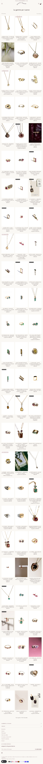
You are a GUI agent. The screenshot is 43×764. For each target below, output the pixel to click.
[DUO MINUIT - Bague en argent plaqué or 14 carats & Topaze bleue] (7, 297)
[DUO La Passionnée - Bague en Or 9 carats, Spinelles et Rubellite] (7, 673)
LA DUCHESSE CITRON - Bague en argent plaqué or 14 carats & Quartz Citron (8, 118)
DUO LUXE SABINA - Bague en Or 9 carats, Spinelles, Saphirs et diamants (21, 659)
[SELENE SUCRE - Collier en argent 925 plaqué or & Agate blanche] (21, 25)
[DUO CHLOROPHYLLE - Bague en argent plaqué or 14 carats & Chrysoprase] (21, 324)
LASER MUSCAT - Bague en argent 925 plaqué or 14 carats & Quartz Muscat (35, 118)
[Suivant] (41, 1)
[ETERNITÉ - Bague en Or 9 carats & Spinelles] (7, 647)
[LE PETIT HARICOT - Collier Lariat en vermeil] (35, 461)
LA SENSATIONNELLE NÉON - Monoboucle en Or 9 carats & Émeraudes (8, 390)
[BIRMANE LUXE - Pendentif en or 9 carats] (7, 133)
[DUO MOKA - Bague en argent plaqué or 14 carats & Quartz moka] (21, 52)
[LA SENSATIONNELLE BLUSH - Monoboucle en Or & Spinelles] (7, 620)
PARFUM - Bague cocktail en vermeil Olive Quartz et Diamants (35, 92)
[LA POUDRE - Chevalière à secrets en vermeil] (7, 487)
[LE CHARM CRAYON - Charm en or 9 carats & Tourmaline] (35, 297)
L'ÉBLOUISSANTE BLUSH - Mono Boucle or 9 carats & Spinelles (21, 579)
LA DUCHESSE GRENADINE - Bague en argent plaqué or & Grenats (8, 200)
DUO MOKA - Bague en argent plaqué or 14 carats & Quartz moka (21, 64)
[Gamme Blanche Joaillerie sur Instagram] (2, 753)
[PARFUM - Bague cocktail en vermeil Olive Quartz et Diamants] (35, 80)
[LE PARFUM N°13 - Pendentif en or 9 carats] (7, 541)
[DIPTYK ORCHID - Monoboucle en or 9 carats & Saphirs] (35, 243)
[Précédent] (1, 1)
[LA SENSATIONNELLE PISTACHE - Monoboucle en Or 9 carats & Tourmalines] (21, 378)
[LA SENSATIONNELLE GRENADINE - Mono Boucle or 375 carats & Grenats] (21, 188)
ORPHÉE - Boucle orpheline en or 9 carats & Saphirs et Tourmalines (35, 229)
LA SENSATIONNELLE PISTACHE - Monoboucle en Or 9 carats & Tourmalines (21, 390)
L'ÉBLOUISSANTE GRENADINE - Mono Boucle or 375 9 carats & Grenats (35, 172)
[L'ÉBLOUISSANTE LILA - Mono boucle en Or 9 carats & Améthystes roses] (7, 271)
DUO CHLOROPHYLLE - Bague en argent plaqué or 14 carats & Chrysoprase (21, 336)
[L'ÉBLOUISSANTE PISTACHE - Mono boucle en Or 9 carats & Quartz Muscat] (21, 351)
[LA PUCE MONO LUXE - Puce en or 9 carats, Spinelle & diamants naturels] (21, 217)
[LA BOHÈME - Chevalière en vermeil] (35, 541)
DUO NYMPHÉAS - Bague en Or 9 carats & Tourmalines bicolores (35, 632)
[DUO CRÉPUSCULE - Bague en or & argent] (7, 700)
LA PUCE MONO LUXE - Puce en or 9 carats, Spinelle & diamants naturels (21, 229)
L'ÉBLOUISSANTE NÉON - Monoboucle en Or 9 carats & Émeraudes (8, 363)
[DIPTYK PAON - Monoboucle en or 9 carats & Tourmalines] (35, 271)
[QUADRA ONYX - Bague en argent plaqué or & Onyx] (35, 378)
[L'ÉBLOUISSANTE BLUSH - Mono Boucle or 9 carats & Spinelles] (21, 567)
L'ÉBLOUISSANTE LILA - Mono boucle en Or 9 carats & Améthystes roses (8, 283)
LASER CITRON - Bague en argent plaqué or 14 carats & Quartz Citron (21, 118)
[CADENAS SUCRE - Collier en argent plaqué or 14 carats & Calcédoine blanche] (7, 25)
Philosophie (3, 733)
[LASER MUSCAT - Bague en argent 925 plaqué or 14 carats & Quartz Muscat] (35, 106)
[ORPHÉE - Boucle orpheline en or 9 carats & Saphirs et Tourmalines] (35, 217)
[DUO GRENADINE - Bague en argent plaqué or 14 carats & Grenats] (7, 160)
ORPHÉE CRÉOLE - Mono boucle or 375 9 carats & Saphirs (7, 229)
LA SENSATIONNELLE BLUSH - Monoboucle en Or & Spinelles (8, 632)
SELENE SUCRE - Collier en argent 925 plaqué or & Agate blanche (21, 37)
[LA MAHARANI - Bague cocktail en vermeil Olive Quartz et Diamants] (35, 351)
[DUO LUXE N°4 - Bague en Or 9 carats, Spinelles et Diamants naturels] (21, 541)
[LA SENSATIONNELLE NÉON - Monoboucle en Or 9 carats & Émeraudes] (7, 378)
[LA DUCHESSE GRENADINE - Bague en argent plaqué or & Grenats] (7, 188)
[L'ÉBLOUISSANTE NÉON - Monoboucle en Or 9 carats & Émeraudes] (7, 351)
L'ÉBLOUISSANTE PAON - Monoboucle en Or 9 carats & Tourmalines (21, 309)
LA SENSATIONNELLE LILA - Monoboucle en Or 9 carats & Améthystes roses (21, 283)
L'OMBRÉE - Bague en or (35, 684)
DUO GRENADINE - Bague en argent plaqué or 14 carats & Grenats (7, 172)
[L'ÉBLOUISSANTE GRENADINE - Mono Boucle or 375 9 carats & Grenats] (35, 160)
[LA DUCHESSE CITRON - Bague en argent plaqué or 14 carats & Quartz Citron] (7, 106)
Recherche (3, 729)
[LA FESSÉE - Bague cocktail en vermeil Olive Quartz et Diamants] (7, 461)
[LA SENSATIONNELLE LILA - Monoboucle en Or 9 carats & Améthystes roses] (21, 271)
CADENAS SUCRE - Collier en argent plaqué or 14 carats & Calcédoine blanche (7, 37)
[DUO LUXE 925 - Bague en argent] (21, 595)
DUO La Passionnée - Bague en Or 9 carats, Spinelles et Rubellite (7, 685)
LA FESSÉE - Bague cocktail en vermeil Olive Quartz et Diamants (8, 473)
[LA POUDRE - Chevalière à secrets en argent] (7, 515)
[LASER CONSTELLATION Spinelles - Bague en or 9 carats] (35, 133)
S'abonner (38, 749)
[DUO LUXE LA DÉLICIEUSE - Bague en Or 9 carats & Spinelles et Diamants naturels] (21, 160)
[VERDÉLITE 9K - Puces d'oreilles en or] (35, 595)
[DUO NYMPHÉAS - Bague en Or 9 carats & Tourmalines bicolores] (35, 620)
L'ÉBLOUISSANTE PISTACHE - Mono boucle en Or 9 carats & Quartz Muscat (21, 363)
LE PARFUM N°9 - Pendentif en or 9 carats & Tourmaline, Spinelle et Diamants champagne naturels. (21, 445)
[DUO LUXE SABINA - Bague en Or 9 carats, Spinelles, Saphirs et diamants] (21, 647)
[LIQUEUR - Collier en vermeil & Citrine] (21, 405)
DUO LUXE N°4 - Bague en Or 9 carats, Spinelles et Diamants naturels (21, 553)
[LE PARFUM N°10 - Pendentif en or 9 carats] (21, 461)
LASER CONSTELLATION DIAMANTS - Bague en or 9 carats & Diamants (35, 37)
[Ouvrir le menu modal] (2, 4)
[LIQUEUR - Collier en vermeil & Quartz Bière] (7, 405)
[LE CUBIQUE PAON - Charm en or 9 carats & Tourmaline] (7, 324)
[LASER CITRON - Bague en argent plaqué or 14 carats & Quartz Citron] (21, 106)
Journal (2, 740)
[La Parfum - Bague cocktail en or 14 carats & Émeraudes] (21, 620)
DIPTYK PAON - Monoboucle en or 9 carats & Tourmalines (35, 283)
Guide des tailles (4, 735)
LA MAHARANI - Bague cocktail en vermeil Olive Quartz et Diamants (35, 363)
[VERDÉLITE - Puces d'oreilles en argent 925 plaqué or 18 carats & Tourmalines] (21, 243)
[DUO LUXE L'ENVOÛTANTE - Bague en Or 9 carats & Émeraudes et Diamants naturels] (35, 324)
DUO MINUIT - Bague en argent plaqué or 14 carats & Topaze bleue (7, 309)
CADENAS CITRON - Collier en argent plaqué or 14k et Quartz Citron (7, 92)
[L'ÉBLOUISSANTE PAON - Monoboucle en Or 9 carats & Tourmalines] (21, 297)
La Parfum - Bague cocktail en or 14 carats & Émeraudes (21, 632)
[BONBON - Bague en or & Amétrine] (21, 700)
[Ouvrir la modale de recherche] (39, 4)
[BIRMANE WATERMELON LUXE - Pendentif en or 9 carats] (35, 515)
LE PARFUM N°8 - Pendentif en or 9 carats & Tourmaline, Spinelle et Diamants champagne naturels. (35, 201)
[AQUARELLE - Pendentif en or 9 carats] (35, 700)
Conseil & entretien (5, 738)
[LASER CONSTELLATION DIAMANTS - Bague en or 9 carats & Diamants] (35, 25)
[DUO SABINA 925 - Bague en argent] (35, 647)
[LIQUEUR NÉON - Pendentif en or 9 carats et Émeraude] (7, 595)
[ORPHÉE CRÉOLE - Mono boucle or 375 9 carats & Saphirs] (7, 217)
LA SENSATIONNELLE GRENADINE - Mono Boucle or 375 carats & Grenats (21, 200)
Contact (2, 731)
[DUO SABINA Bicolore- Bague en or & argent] (21, 673)
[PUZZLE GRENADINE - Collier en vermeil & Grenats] (7, 243)
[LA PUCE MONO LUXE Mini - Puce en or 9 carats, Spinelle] (7, 567)
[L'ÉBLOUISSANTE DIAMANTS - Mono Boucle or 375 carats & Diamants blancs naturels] (7, 52)
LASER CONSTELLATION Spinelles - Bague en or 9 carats (35, 145)
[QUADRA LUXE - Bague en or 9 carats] (35, 432)
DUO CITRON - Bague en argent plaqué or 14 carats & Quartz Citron (21, 92)
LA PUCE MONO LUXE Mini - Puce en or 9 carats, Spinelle (7, 579)
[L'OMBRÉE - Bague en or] (35, 673)
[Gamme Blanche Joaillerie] (21, 3)
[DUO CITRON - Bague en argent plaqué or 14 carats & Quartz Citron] (21, 80)
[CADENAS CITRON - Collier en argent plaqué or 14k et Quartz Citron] (7, 80)
